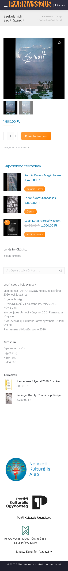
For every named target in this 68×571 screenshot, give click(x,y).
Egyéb (7, 353)
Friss (18, 147)
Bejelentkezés (12, 255)
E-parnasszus (12, 348)
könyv (24, 147)
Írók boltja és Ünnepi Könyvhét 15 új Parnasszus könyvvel (33, 314)
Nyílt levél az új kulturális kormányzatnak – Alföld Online (33, 322)
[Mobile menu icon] (5, 5)
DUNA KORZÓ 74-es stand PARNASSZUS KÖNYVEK (30, 305)
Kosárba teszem (36, 136)
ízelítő (7, 362)
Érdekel (30, 211)
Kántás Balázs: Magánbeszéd (43, 175)
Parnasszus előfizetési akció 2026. (24, 329)
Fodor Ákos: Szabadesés (40, 198)
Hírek (6, 357)
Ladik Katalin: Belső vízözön (42, 221)
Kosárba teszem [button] (35, 189)
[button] (59, 43)
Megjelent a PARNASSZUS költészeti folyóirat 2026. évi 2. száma (32, 292)
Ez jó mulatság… (14, 299)
